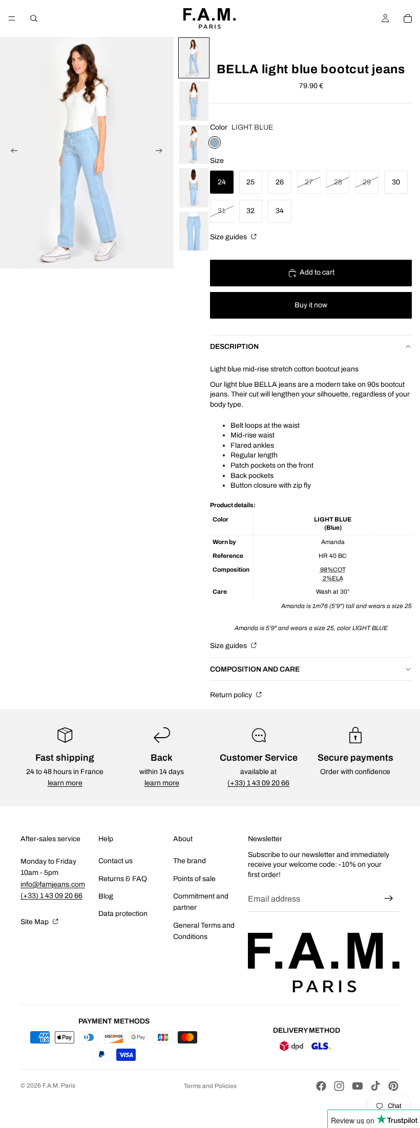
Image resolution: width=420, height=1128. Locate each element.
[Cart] (407, 18)
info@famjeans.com (52, 884)
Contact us (115, 861)
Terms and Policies (210, 1086)
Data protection (123, 913)
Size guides (229, 237)
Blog (105, 896)
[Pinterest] (393, 1086)
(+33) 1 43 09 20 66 (258, 783)
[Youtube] (357, 1086)
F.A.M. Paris (59, 1085)
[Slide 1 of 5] (193, 58)
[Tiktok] (375, 1086)
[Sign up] (389, 898)
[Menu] (12, 18)
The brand (189, 861)
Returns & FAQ (122, 879)
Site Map (35, 922)
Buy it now (311, 305)
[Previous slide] (11, 152)
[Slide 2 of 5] (193, 101)
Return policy (232, 695)
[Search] (34, 18)
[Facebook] (321, 1086)
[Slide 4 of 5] (193, 187)
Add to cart (317, 272)
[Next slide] (162, 152)
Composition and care (255, 669)
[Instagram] (339, 1086)
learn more (65, 783)
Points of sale (194, 879)
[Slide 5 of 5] (193, 231)
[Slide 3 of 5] (193, 144)
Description (234, 346)
